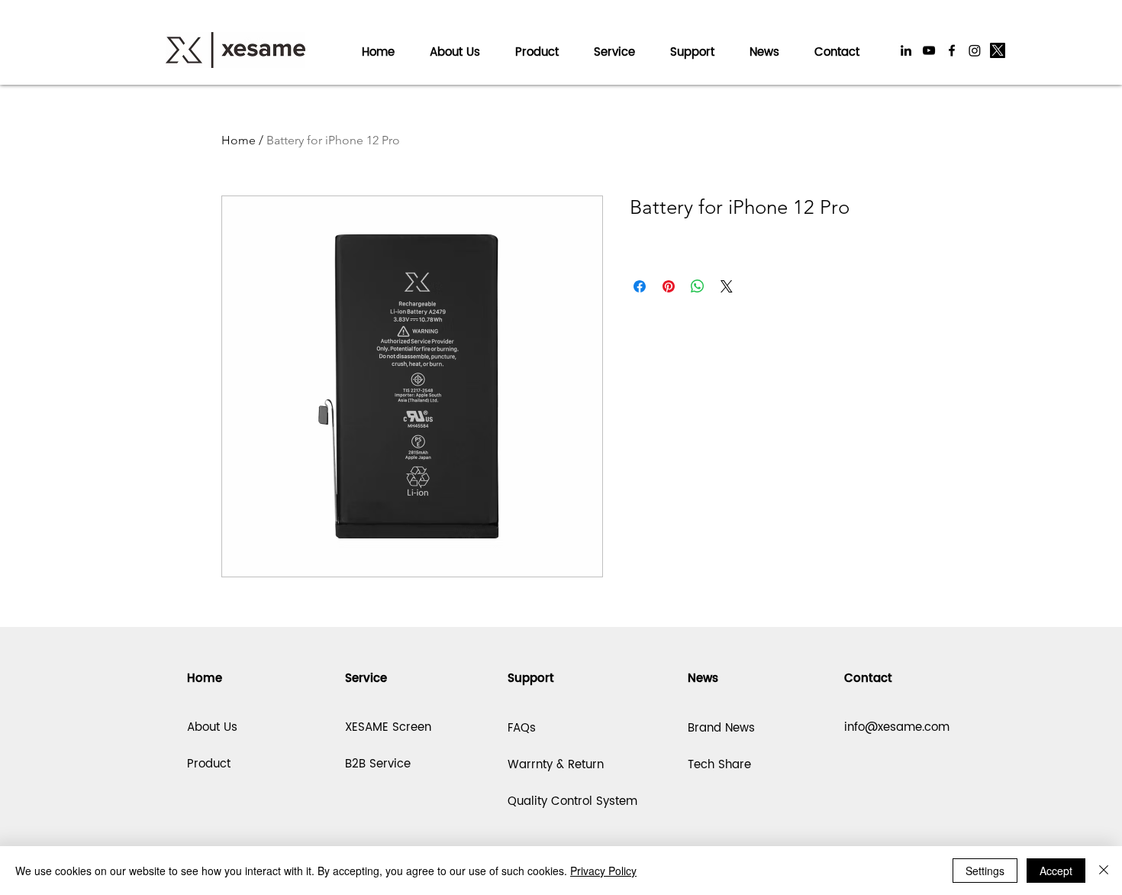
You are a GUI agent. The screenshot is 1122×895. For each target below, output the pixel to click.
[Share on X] (726, 286)
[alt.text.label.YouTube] (929, 50)
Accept (1056, 870)
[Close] (1104, 870)
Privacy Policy (603, 870)
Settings (985, 870)
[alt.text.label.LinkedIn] (906, 50)
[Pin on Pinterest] (668, 286)
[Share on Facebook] (639, 286)
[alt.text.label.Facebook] (951, 50)
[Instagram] (974, 50)
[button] (614, 45)
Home (238, 140)
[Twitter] (997, 50)
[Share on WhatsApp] (697, 286)
